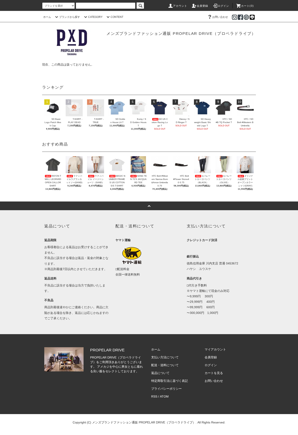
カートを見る (214, 373)
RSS (154, 396)
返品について (160, 373)
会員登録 (202, 5)
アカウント (180, 5)
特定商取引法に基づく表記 (169, 381)
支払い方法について (165, 357)
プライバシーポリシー (166, 388)
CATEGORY (95, 17)
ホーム (47, 17)
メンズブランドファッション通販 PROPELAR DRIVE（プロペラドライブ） (181, 33)
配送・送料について (165, 365)
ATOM (164, 396)
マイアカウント (215, 349)
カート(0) (247, 5)
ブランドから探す (69, 17)
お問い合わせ (220, 17)
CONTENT (117, 17)
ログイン (223, 5)
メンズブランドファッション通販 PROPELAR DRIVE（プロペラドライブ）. (144, 422)
